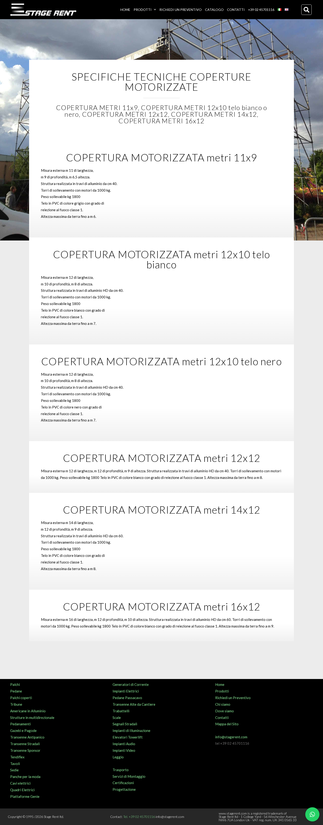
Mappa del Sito (227, 724)
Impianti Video (124, 750)
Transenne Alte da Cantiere (134, 704)
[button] (306, 9)
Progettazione (124, 789)
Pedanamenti (20, 724)
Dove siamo (224, 711)
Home (219, 684)
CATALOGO (214, 10)
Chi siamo (222, 704)
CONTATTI (236, 10)
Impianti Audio (124, 744)
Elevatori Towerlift (128, 737)
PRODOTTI (143, 10)
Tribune (16, 704)
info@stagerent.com (231, 737)
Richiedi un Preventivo (233, 698)
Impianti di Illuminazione (131, 730)
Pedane (16, 691)
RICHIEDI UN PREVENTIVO (180, 10)
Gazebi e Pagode (23, 730)
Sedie (14, 770)
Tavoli (15, 763)
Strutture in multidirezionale (32, 717)
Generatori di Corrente (131, 684)
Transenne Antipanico (27, 737)
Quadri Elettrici (22, 790)
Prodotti (222, 691)
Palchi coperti (21, 698)
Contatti (222, 717)
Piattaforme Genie (24, 796)
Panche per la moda (25, 776)
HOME (125, 10)
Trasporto (121, 770)
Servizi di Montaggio (129, 776)
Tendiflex (17, 757)
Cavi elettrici (20, 783)
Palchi (15, 684)
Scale (117, 717)
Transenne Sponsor (25, 750)
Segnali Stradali (125, 724)
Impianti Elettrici (126, 691)
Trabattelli (121, 711)
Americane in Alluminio (28, 711)
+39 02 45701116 (261, 10)
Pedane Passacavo (127, 698)
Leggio (118, 757)
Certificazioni (123, 783)
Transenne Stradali (25, 744)
